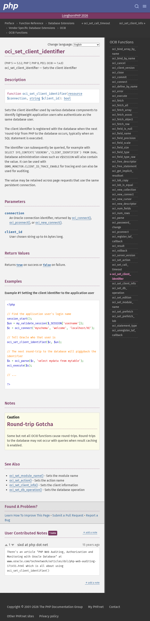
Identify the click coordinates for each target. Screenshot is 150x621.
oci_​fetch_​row (120, 124)
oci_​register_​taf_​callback (122, 239)
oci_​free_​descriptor (124, 161)
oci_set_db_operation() (25, 490)
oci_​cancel (118, 63)
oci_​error (117, 91)
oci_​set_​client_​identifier (121, 277)
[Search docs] (137, 6)
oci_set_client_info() (23, 485)
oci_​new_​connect (123, 194)
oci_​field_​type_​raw (123, 157)
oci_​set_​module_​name (122, 305)
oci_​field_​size (120, 147)
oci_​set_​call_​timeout (120, 267)
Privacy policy (49, 616)
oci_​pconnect (120, 232)
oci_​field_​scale (121, 143)
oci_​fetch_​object (122, 119)
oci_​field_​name (121, 133)
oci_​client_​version (123, 68)
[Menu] (144, 6)
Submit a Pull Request (67, 515)
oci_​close (118, 72)
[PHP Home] (11, 6)
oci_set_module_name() (26, 476)
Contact (114, 607)
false (47, 265)
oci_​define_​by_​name (125, 86)
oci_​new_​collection (124, 189)
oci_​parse (118, 218)
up (7, 545)
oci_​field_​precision (124, 138)
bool (67, 98)
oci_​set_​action (121, 260)
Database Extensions (61, 23)
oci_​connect (119, 82)
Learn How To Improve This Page (27, 515)
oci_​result (118, 246)
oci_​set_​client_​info (124, 283)
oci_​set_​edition (121, 297)
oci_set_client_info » (132, 23)
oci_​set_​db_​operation (119, 291)
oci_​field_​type (120, 152)
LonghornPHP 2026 (75, 15)
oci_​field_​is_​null (122, 128)
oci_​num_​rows (121, 213)
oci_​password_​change (121, 225)
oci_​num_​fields (121, 208)
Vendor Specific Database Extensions (32, 28)
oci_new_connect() (48, 222)
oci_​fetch (118, 100)
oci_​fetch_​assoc (122, 114)
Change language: (60, 44)
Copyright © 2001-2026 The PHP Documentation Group (45, 607)
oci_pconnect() (19, 222)
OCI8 (63, 28)
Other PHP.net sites (20, 616)
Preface (9, 23)
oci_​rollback (119, 250)
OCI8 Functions (18, 32)
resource (75, 94)
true (19, 265)
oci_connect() (81, 218)
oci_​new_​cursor (121, 199)
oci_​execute (119, 96)
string (34, 98)
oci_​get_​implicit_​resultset (122, 173)
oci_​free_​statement (124, 166)
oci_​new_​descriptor (124, 204)
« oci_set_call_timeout (96, 23)
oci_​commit (119, 77)
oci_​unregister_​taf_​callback (124, 333)
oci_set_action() (20, 480)
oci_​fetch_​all (120, 105)
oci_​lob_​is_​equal (122, 185)
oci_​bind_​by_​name (123, 58)
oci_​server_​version (123, 255)
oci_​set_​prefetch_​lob (123, 319)
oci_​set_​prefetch (122, 311)
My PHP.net (96, 607)
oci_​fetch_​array (121, 110)
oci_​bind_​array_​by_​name (124, 51)
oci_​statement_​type (124, 325)
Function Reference (31, 23)
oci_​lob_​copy (120, 180)
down (12, 545)
